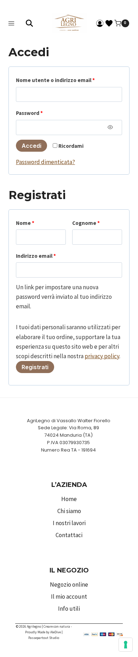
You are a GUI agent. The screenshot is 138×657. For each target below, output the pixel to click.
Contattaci (69, 535)
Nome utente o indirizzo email (57, 81)
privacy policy (102, 356)
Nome (25, 223)
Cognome (86, 223)
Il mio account (69, 596)
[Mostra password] (110, 127)
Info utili (69, 608)
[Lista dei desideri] (109, 23)
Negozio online (69, 584)
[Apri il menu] (11, 23)
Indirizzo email (37, 257)
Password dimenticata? (45, 162)
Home (69, 499)
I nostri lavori (69, 523)
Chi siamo (69, 511)
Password (31, 114)
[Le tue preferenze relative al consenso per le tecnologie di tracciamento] (125, 644)
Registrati (35, 367)
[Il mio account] (99, 23)
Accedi (31, 145)
